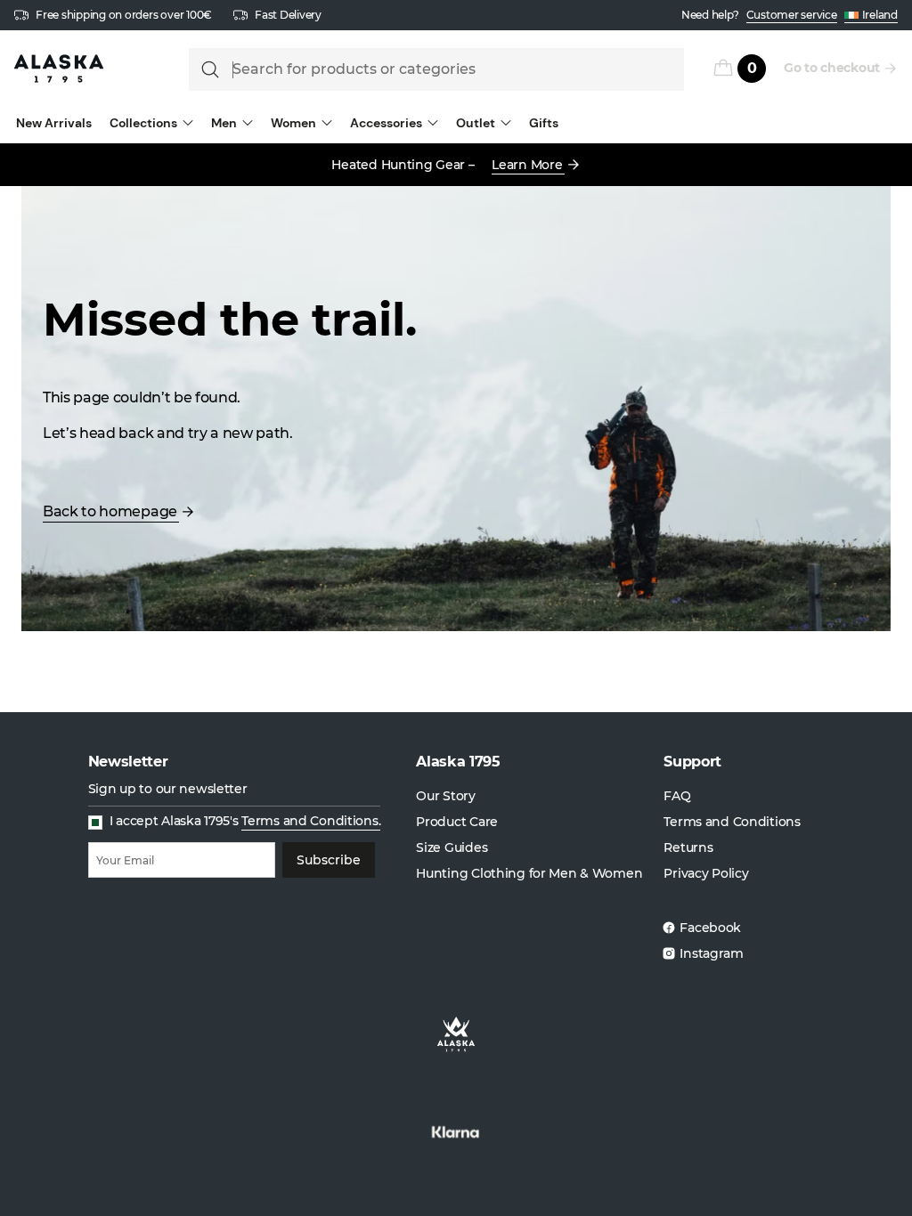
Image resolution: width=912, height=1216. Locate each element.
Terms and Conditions (732, 822)
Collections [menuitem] (143, 123)
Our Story (445, 796)
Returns (688, 847)
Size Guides (451, 847)
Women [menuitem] (293, 123)
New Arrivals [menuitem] (54, 123)
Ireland (880, 14)
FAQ (677, 796)
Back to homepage (110, 511)
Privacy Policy (706, 873)
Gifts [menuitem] (543, 123)
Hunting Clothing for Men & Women (529, 873)
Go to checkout (832, 68)
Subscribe (329, 860)
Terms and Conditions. (310, 821)
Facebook (710, 928)
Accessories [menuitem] (386, 123)
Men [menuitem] (224, 123)
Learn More (527, 165)
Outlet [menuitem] (475, 123)
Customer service (791, 14)
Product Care (457, 822)
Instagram (711, 953)
